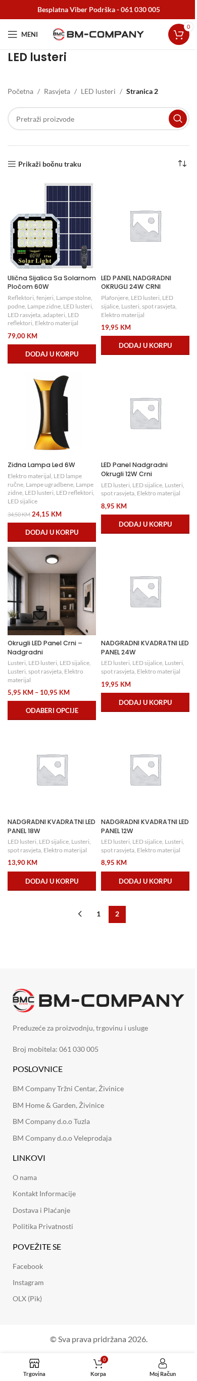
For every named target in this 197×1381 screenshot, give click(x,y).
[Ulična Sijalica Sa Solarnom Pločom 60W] (52, 225)
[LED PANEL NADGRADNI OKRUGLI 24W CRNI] (145, 225)
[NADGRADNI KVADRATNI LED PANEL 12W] (145, 769)
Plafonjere (114, 297)
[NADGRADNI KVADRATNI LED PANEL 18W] (52, 769)
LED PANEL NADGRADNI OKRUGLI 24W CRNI (136, 282)
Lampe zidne (44, 306)
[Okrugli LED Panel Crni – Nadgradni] (52, 591)
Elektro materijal (56, 323)
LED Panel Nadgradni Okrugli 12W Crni (134, 469)
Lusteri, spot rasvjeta (148, 306)
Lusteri (17, 663)
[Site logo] (98, 33)
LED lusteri (98, 91)
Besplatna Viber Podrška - (98, 9)
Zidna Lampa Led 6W (41, 465)
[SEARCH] (178, 119)
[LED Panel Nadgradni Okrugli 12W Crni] (145, 413)
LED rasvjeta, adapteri (36, 315)
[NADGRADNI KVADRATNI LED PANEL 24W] (145, 591)
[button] (52, 354)
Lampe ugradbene (49, 484)
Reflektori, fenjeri (31, 297)
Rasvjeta (57, 91)
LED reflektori (74, 492)
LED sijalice (22, 501)
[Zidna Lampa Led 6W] (52, 413)
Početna (20, 91)
